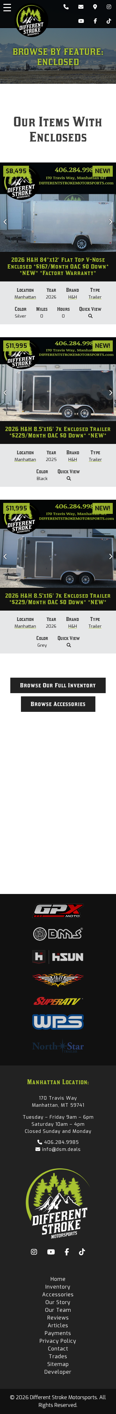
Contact (58, 1348)
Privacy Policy (58, 1341)
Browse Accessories (58, 704)
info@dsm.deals (61, 1149)
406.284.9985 (61, 1142)
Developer (58, 1372)
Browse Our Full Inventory (58, 685)
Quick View (90, 309)
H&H (72, 297)
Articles (58, 1325)
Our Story (58, 1302)
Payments (58, 1333)
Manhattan (25, 297)
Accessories (58, 1294)
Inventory (58, 1286)
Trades (58, 1356)
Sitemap (58, 1364)
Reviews (58, 1317)
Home (58, 1279)
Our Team (58, 1310)
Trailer (95, 297)
